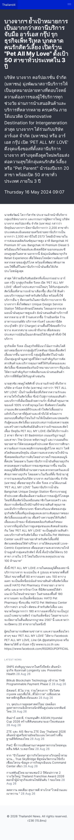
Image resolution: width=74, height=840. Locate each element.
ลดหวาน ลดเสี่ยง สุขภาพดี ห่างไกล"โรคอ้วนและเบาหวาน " (36, 791)
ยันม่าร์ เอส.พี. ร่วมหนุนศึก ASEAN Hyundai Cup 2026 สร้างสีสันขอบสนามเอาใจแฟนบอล (35, 721)
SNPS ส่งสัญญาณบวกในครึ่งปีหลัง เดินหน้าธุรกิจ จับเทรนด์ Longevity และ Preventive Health (34, 670)
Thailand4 (8, 4)
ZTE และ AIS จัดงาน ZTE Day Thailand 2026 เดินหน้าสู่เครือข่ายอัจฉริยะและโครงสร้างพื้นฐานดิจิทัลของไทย (36, 735)
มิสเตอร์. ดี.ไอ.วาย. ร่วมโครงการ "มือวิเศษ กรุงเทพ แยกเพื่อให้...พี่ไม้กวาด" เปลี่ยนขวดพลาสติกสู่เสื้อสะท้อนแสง (33, 694)
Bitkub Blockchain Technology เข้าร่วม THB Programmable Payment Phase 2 (36, 682)
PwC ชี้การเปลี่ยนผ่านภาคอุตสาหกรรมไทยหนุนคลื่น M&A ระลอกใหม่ (36, 747)
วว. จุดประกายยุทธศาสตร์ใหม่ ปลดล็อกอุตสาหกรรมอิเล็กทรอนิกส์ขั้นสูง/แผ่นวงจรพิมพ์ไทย (36, 707)
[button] (69, 4)
